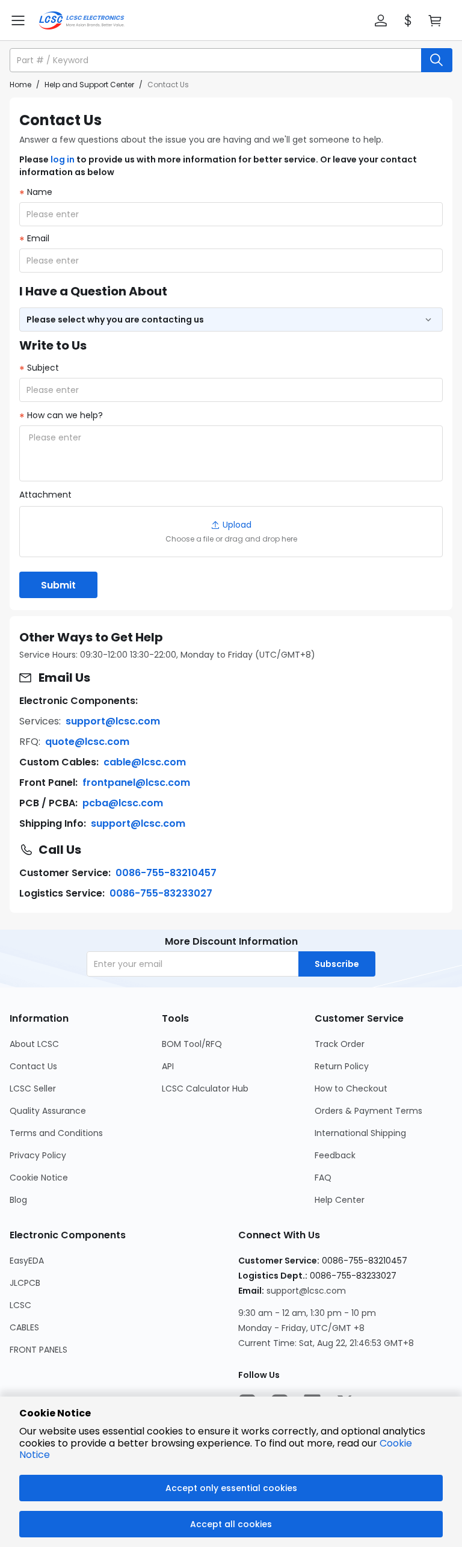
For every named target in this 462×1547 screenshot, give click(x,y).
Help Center (340, 1200)
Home (20, 84)
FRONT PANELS (38, 1350)
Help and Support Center (89, 84)
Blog (18, 1200)
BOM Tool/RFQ (192, 1044)
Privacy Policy (38, 1155)
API (168, 1066)
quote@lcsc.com (87, 742)
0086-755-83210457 (166, 873)
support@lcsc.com (113, 721)
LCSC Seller (33, 1088)
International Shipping (360, 1133)
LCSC (20, 1305)
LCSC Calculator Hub (205, 1088)
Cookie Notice (39, 1178)
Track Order (340, 1044)
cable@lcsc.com (144, 762)
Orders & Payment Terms (368, 1111)
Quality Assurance (48, 1111)
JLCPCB (25, 1283)
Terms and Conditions (56, 1133)
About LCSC (34, 1044)
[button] (381, 20)
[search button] (436, 60)
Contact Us (33, 1066)
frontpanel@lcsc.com (136, 782)
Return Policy (342, 1066)
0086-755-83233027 (160, 893)
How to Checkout (351, 1088)
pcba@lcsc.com (122, 803)
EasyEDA (27, 1261)
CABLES (24, 1327)
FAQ (323, 1178)
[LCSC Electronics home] (81, 20)
